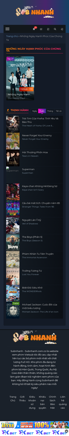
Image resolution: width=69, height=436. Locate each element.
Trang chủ (12, 36)
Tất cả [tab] (58, 111)
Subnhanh (17, 351)
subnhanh (35, 12)
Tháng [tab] (50, 111)
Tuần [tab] (42, 111)
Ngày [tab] (34, 111)
